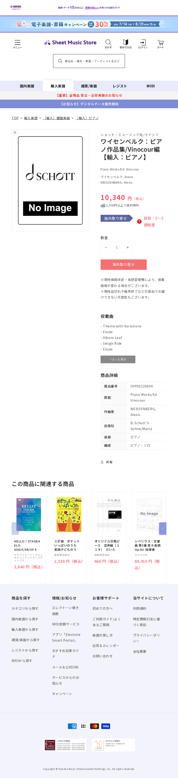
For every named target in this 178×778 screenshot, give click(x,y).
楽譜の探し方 (102, 635)
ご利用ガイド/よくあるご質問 (106, 622)
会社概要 (139, 651)
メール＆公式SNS (65, 667)
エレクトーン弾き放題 (65, 610)
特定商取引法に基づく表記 (146, 622)
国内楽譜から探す (25, 619)
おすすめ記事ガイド (65, 653)
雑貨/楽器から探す (26, 639)
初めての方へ (102, 608)
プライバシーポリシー (146, 638)
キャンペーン (62, 693)
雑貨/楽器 (89, 85)
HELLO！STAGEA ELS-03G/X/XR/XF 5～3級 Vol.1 (27, 545)
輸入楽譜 (58, 85)
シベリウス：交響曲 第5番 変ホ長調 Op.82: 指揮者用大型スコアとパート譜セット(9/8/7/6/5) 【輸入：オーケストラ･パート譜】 (148, 545)
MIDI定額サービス (66, 624)
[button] (108, 42)
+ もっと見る (118, 359)
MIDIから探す (22, 660)
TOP (15, 118)
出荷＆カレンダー (106, 645)
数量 (104, 237)
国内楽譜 (27, 85)
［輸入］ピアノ (87, 118)
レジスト (120, 85)
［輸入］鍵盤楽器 (56, 118)
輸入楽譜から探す (25, 629)
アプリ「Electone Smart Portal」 (66, 637)
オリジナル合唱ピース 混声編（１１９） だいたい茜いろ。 (107, 545)
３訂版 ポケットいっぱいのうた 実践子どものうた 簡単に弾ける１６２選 (68, 545)
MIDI (151, 85)
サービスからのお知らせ (65, 680)
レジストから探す (25, 650)
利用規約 (139, 608)
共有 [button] (109, 462)
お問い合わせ (102, 656)
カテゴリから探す (25, 608)
